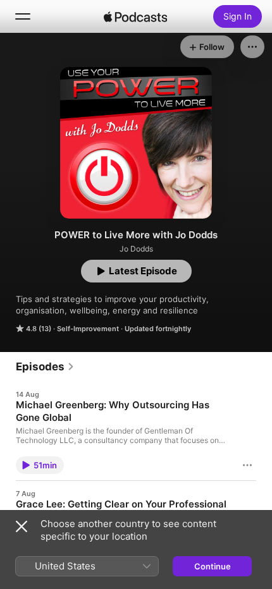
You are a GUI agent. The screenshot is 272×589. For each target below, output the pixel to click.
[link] (45, 366)
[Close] (21, 526)
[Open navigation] (23, 16)
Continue (212, 566)
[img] (135, 16)
